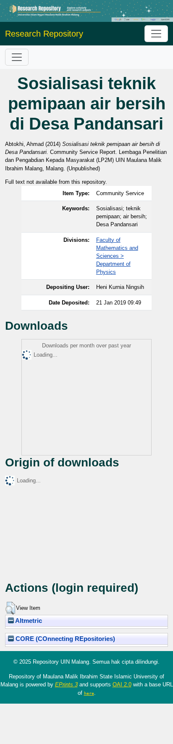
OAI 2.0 (122, 684)
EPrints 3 (66, 684)
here (89, 693)
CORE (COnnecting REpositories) (64, 638)
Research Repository (44, 33)
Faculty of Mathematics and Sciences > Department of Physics (117, 256)
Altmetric (28, 620)
